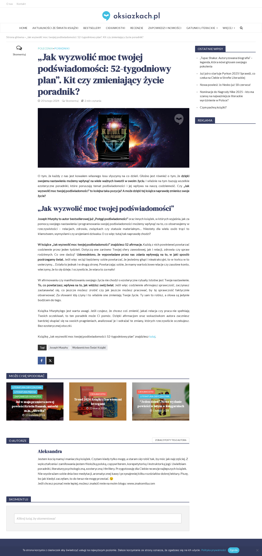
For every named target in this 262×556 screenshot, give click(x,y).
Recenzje (136, 28)
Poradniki (62, 48)
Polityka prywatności (213, 550)
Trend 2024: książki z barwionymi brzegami (98, 401)
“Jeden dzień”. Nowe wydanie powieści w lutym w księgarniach (161, 403)
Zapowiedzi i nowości (164, 28)
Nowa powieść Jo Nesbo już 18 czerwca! (225, 84)
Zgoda (233, 550)
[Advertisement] (225, 184)
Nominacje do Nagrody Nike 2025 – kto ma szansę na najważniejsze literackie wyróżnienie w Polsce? (227, 96)
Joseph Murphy (58, 347)
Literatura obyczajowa (27, 387)
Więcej (227, 28)
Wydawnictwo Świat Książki (89, 347)
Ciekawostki (115, 28)
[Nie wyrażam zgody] (257, 550)
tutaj (152, 336)
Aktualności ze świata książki (55, 28)
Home (23, 28)
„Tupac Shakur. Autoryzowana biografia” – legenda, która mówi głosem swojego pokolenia (226, 62)
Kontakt (21, 3)
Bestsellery (92, 28)
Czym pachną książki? (213, 107)
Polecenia (45, 48)
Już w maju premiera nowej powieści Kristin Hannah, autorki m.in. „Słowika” (35, 406)
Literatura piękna (25, 391)
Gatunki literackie (200, 28)
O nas (9, 3)
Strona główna (15, 37)
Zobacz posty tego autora (170, 440)
